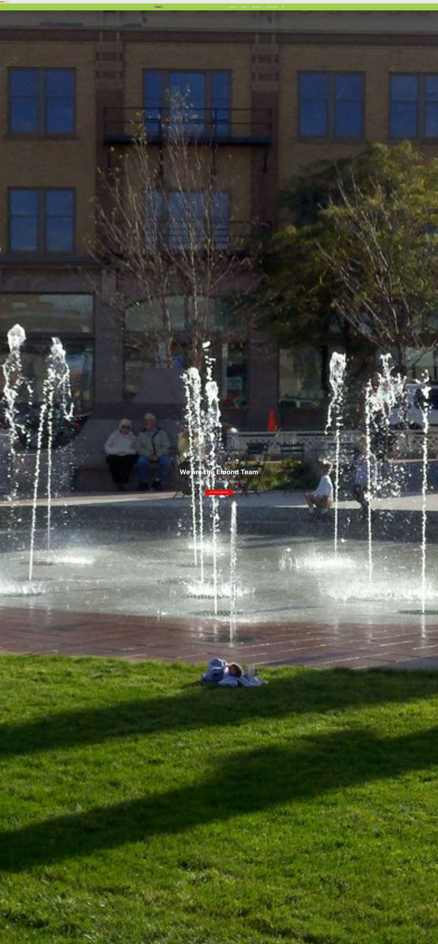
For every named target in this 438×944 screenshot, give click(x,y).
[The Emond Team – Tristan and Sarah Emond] (159, 7)
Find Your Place (271, 7)
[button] (283, 7)
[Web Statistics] (4, 1)
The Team (256, 7)
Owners (232, 7)
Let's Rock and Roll (219, 492)
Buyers (243, 7)
